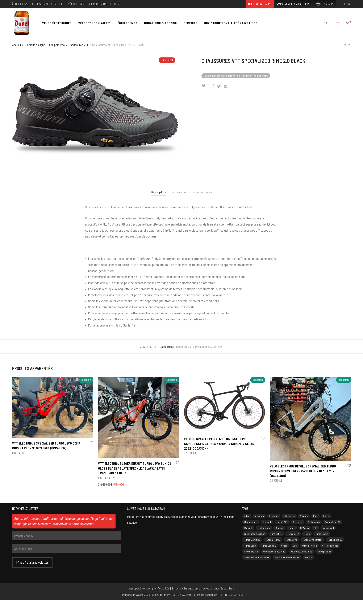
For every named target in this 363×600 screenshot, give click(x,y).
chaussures (289, 516)
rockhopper (264, 527)
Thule (307, 533)
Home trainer (251, 521)
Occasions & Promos (160, 23)
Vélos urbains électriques (287, 557)
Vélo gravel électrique (274, 551)
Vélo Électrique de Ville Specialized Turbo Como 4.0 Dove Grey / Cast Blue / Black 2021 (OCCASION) (303, 471)
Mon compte (149, 588)
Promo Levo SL (332, 521)
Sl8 (315, 527)
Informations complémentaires (192, 192)
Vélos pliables (324, 551)
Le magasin (327, 4)
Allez (246, 516)
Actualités (164, 588)
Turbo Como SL (252, 539)
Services (190, 23)
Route (292, 527)
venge (284, 545)
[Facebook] (344, 3)
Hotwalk (267, 521)
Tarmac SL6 (276, 533)
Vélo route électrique (301, 551)
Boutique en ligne (35, 44)
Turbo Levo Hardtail (312, 539)
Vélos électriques (57, 23)
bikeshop (259, 516)
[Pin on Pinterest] (226, 86)
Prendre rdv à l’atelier (294, 4)
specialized (328, 527)
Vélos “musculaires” (94, 23)
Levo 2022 (282, 521)
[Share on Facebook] (213, 86)
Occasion (297, 521)
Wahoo (308, 557)
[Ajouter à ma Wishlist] (205, 86)
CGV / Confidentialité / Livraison (231, 23)
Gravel (326, 516)
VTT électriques (330, 545)
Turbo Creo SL (273, 539)
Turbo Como (321, 533)
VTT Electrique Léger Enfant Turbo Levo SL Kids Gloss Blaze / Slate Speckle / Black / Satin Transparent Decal (134, 468)
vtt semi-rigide (309, 545)
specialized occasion (254, 533)
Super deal (216, 346)
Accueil (16, 44)
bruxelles (273, 516)
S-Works (304, 527)
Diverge (304, 516)
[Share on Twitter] (219, 86)
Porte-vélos (314, 521)
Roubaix (279, 527)
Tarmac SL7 (293, 533)
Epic (315, 516)
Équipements (127, 23)
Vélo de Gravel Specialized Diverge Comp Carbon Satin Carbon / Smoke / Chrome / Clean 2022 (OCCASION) (219, 443)
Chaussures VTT (78, 44)
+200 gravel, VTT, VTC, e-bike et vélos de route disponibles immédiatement (75, 3)
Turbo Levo (291, 539)
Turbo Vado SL (268, 545)
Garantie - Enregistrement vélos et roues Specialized (202, 588)
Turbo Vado (250, 545)
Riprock (248, 527)
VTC (295, 545)
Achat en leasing (261, 4)
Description (158, 192)
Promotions (202, 346)
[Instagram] (350, 3)
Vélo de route (251, 551)
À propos (134, 588)
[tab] (158, 192)
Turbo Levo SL (335, 539)
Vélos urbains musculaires (256, 557)
